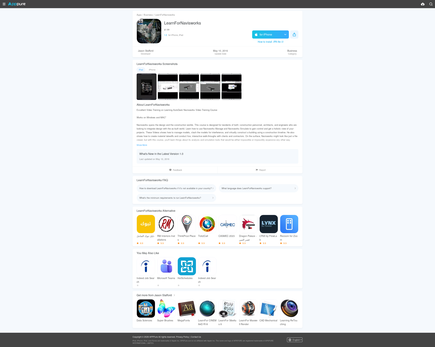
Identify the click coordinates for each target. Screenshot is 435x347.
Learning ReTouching (288, 322)
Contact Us (196, 336)
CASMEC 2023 (227, 236)
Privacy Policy (182, 336)
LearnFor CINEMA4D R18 (207, 322)
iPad (141, 69)
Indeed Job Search (145, 279)
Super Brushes (165, 320)
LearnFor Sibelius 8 (227, 322)
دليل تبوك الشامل (145, 236)
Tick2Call (203, 236)
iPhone (152, 69)
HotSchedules (185, 278)
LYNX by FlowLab (268, 237)
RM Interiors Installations (166, 237)
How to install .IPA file (269, 41)
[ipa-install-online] (423, 4)
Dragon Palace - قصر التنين (248, 237)
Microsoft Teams (166, 278)
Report (262, 169)
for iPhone (266, 34)
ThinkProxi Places (187, 237)
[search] (431, 4)
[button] (4, 4)
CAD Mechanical (268, 320)
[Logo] (16, 4)
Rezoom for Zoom (289, 237)
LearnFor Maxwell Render (248, 322)
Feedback (177, 169)
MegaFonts (184, 320)
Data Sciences (144, 320)
